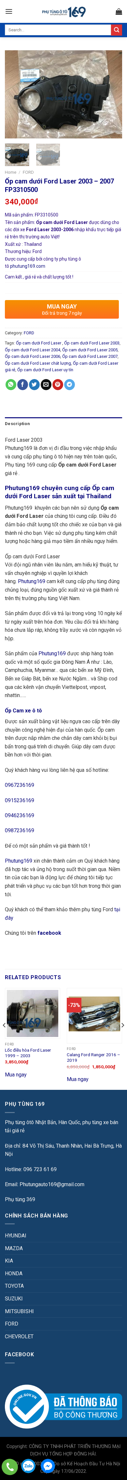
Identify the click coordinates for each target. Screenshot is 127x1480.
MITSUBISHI (19, 1311)
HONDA (13, 1273)
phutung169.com (27, 266)
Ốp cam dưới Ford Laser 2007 (90, 356)
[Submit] (116, 30)
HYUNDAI (15, 1236)
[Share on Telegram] (69, 384)
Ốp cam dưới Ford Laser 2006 (32, 356)
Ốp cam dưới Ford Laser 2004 (32, 349)
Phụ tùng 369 (20, 1199)
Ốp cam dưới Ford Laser (39, 343)
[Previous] (15, 94)
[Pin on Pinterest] (57, 384)
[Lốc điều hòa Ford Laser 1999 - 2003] (32, 1013)
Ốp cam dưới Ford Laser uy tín (45, 369)
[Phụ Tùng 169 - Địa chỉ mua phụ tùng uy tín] (63, 12)
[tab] (63, 423)
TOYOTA (14, 1286)
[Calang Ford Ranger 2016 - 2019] (94, 1016)
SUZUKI (14, 1299)
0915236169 (19, 800)
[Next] (112, 94)
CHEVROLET (19, 1336)
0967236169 (19, 785)
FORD (28, 172)
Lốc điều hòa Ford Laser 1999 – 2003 (28, 1052)
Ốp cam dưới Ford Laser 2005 (90, 349)
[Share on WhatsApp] (11, 384)
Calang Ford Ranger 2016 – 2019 (93, 1057)
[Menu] (9, 11)
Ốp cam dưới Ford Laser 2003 (92, 343)
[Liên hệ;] (10, 1467)
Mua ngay (16, 1075)
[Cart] (119, 11)
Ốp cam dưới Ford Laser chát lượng (38, 363)
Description (17, 423)
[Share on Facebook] (22, 384)
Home (10, 172)
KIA (9, 1261)
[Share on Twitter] (34, 384)
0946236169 (19, 815)
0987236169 (19, 830)
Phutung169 (31, 581)
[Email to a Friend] (46, 384)
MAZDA (14, 1248)
